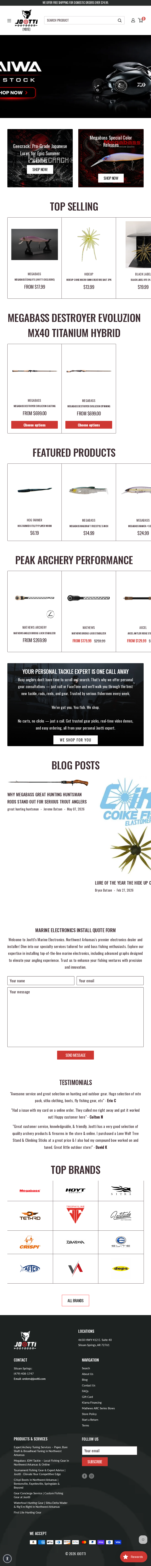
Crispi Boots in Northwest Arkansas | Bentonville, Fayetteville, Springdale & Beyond (37, 1483)
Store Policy (89, 1414)
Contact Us (88, 1385)
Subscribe (94, 1461)
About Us (87, 1374)
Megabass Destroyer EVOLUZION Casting (35, 406)
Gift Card (87, 1396)
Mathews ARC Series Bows (98, 1408)
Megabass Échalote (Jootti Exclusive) (35, 279)
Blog (85, 1379)
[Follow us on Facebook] (84, 1476)
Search (86, 1368)
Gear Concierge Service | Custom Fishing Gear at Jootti (38, 1495)
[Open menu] (9, 20)
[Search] (119, 20)
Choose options (34, 424)
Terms (85, 1425)
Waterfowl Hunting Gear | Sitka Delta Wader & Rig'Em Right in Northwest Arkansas (40, 1504)
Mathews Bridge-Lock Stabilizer (89, 633)
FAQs (85, 1391)
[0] (140, 20)
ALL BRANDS (75, 1300)
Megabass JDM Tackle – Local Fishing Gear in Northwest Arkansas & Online (41, 1462)
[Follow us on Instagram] (91, 1476)
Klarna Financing (92, 1402)
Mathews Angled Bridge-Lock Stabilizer (34, 633)
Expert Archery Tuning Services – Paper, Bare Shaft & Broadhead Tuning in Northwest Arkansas (41, 1450)
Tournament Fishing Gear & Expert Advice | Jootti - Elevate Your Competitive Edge (39, 1472)
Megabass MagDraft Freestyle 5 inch (88, 526)
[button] (7, 1558)
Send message (75, 1055)
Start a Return (90, 1419)
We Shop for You (75, 740)
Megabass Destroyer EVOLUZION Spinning (88, 406)
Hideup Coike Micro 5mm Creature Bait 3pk (88, 280)
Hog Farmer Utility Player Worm (34, 526)
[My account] (133, 20)
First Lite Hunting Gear (27, 1512)
